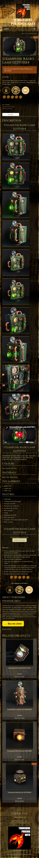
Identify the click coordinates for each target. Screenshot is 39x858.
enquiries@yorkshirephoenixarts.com (19, 823)
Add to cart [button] (19, 677)
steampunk (10, 108)
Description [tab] (10, 114)
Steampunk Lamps (32, 33)
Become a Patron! (6, 629)
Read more (19, 801)
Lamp (6, 108)
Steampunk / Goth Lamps (19, 540)
